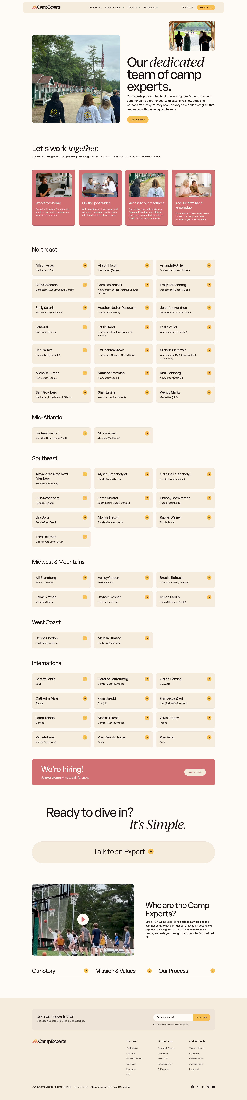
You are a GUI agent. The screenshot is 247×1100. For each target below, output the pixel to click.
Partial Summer (165, 1064)
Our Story (130, 1053)
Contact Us (194, 1053)
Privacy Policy (81, 1087)
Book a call (187, 7)
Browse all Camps (166, 1048)
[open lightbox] (83, 920)
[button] (114, 7)
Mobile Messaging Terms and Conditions (110, 1087)
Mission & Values (133, 1058)
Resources (131, 1069)
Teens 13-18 (163, 1058)
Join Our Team (196, 1064)
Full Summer (163, 1069)
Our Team (131, 1064)
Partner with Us (196, 1058)
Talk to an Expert (196, 1048)
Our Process (95, 7)
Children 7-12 (163, 1053)
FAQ (128, 1074)
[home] (46, 7)
